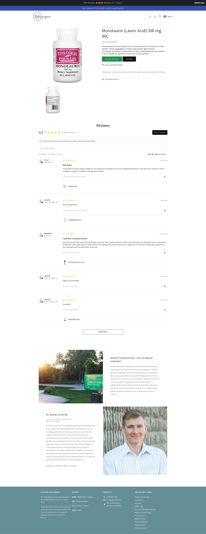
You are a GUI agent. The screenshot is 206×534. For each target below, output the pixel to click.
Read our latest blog (143, 512)
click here (119, 49)
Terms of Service (141, 522)
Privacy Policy (140, 515)
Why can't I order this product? (112, 65)
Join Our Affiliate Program (145, 509)
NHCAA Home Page (142, 497)
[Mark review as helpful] (164, 176)
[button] (69, 16)
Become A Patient (112, 59)
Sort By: (151, 154)
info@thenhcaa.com (114, 500)
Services (138, 503)
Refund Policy (140, 519)
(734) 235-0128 (112, 497)
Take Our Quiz (140, 525)
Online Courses (141, 528)
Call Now (129, 59)
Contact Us (139, 500)
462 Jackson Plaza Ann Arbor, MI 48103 (114, 504)
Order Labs (199, 3)
